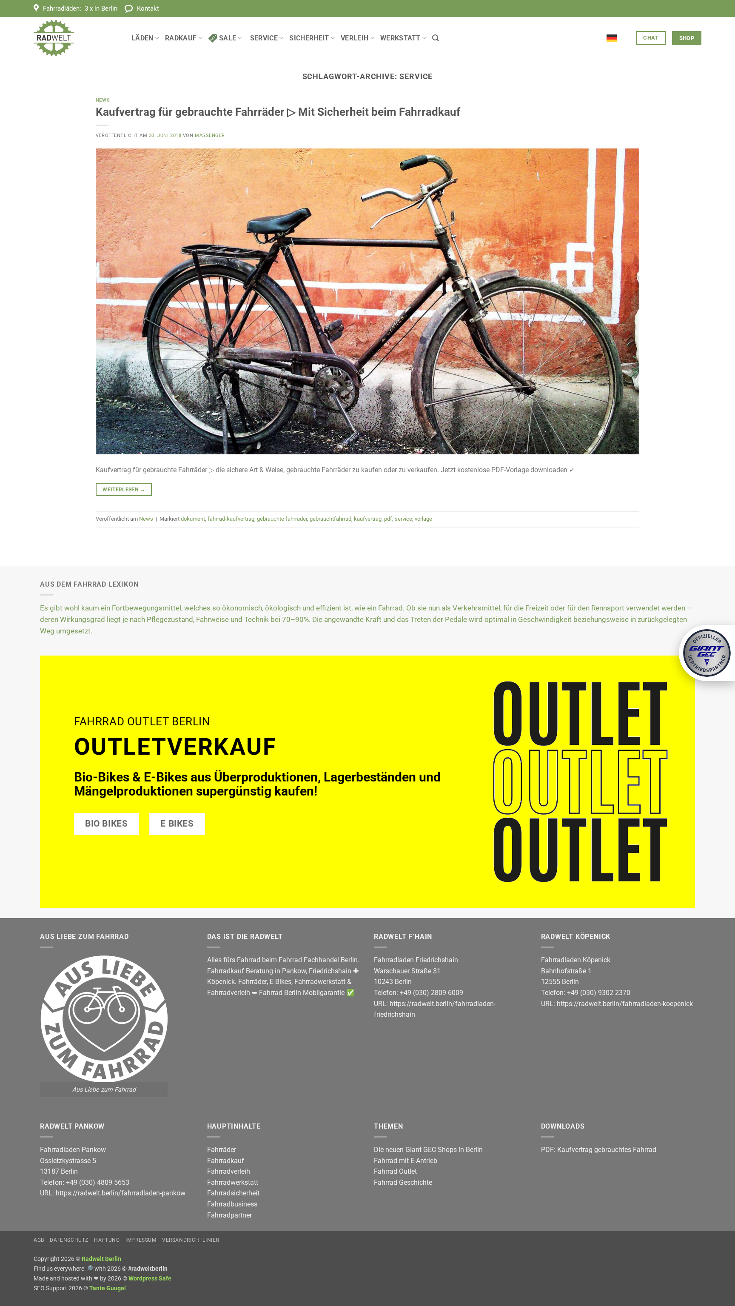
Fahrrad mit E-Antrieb (405, 1161)
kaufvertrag (368, 519)
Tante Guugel (107, 1288)
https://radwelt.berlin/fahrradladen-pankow (120, 1193)
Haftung (107, 1240)
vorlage (423, 519)
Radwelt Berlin (101, 1259)
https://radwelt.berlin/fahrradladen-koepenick (625, 1004)
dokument (193, 519)
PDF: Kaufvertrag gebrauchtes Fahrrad (598, 1150)
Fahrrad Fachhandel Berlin (318, 960)
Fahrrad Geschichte (403, 1182)
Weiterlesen (124, 490)
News (103, 100)
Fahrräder (252, 982)
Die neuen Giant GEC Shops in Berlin (428, 1150)
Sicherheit (309, 38)
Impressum (141, 1240)
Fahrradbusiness (232, 1204)
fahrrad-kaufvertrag (231, 519)
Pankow (294, 971)
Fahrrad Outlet (395, 1171)
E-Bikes (280, 982)
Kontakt (148, 8)
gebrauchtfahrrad (330, 519)
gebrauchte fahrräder (282, 519)
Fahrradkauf (225, 1161)
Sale (227, 38)
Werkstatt (400, 38)
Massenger (210, 135)
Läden (142, 38)
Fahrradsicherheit (233, 1193)
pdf (388, 519)
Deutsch (618, 33)
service (403, 519)
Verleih (354, 38)
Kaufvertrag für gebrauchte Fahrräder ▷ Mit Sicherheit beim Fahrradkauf (278, 112)
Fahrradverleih (228, 993)
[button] (435, 38)
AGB (39, 1240)
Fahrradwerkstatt (319, 982)
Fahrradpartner (229, 1215)
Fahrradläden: (80, 8)
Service (264, 38)
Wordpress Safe (149, 1278)
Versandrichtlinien (191, 1240)
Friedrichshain (330, 971)
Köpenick (221, 982)
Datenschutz (69, 1240)
